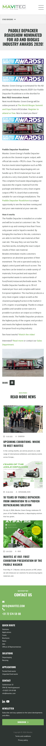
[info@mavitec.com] (3, 602)
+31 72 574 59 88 (11, 614)
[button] (41, 7)
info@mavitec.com (13, 606)
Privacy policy (23, 740)
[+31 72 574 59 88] (3, 609)
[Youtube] (7, 701)
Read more (18, 340)
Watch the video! (27, 334)
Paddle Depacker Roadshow (15, 200)
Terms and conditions (23, 736)
